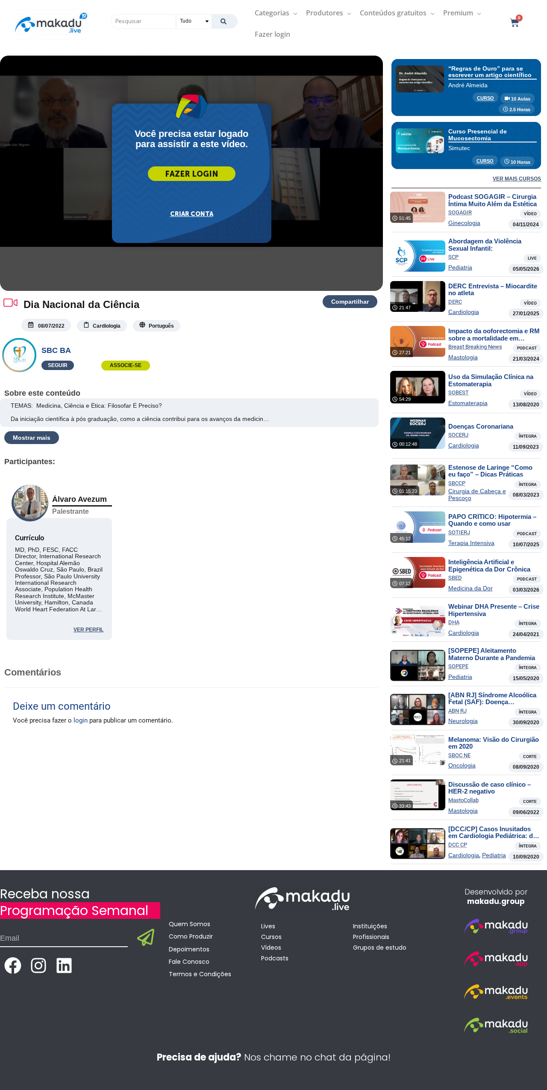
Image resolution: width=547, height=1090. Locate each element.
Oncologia (462, 765)
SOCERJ (458, 435)
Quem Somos (189, 924)
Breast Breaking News (475, 347)
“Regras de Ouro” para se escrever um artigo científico (490, 71)
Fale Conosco (189, 961)
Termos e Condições (200, 974)
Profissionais (371, 937)
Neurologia (463, 720)
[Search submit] (225, 21)
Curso (485, 98)
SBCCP (456, 483)
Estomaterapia (468, 403)
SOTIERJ (459, 532)
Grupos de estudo (379, 947)
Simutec (459, 148)
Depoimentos (189, 949)
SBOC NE (459, 755)
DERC (455, 302)
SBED (455, 578)
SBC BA (56, 350)
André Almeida (468, 85)
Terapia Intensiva (471, 542)
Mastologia (463, 357)
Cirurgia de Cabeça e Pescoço (477, 494)
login (81, 720)
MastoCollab (463, 800)
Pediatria (460, 267)
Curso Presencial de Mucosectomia (477, 134)
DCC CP (457, 844)
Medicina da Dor (470, 588)
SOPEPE (458, 666)
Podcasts (274, 958)
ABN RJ (457, 711)
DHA (453, 622)
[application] (293, 12)
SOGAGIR (460, 212)
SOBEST (458, 392)
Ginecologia (464, 222)
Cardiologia (463, 311)
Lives (268, 926)
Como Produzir (191, 936)
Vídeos (271, 947)
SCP (453, 257)
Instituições (370, 926)
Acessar (191, 173)
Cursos (271, 937)
